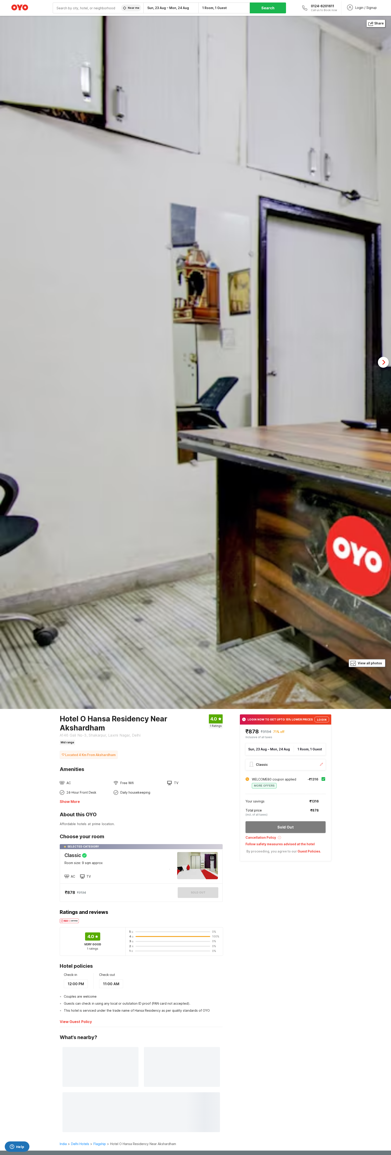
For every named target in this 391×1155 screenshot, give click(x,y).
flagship (99, 1144)
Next (383, 362)
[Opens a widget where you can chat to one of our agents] (17, 1147)
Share (379, 23)
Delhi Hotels (80, 1144)
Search (267, 8)
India (63, 1144)
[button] (286, 839)
